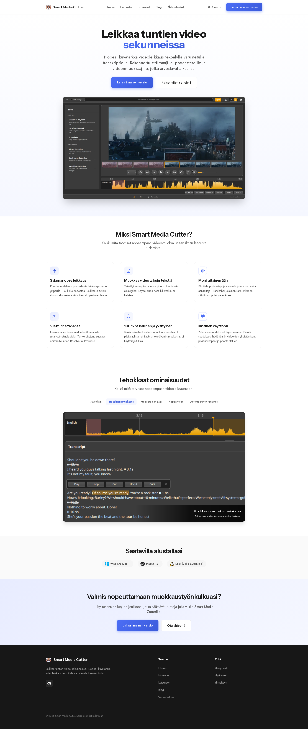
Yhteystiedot (175, 7)
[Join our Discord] (49, 683)
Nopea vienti (176, 401)
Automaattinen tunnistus (204, 401)
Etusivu (110, 7)
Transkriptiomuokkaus (121, 401)
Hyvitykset (221, 676)
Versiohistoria (166, 697)
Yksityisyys (221, 683)
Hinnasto (126, 7)
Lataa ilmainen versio (244, 7)
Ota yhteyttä (176, 625)
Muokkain (96, 401)
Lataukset (143, 7)
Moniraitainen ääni (151, 401)
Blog (159, 7)
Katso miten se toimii (176, 82)
